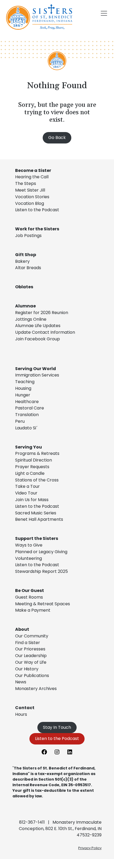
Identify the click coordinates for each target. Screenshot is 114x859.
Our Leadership (31, 656)
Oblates (24, 287)
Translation (27, 415)
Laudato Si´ (26, 428)
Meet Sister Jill (30, 190)
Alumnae (25, 306)
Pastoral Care (29, 408)
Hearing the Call (32, 177)
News (20, 682)
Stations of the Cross (37, 480)
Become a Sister (33, 170)
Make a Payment (32, 610)
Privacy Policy (90, 847)
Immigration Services (37, 375)
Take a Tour (27, 486)
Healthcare (27, 402)
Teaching (24, 382)
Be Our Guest (29, 590)
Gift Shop (25, 255)
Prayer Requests (32, 467)
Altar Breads (28, 268)
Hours (21, 714)
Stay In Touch (57, 727)
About (22, 629)
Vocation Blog (29, 203)
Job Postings (28, 235)
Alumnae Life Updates (37, 326)
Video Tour (26, 493)
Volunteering (28, 558)
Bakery (22, 261)
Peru (20, 421)
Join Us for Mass (32, 500)
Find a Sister (27, 643)
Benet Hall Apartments (39, 519)
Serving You (28, 447)
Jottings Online (30, 319)
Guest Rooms (29, 597)
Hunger (22, 395)
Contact (24, 708)
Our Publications (32, 675)
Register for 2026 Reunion (41, 313)
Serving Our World (35, 369)
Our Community (31, 636)
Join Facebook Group (37, 339)
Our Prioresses (30, 649)
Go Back (57, 137)
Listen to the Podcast (37, 210)
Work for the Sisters (37, 229)
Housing (23, 388)
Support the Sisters (36, 538)
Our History (26, 669)
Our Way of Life (30, 662)
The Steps (25, 183)
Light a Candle (30, 473)
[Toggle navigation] (104, 13)
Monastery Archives (36, 688)
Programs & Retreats (37, 453)
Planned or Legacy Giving (41, 552)
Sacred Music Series (36, 513)
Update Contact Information (45, 332)
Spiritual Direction (33, 460)
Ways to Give (28, 545)
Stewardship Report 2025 (41, 571)
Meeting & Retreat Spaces (42, 604)
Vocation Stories (32, 197)
